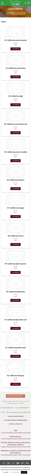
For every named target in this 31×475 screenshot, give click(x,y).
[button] (4, 3)
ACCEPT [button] (24, 472)
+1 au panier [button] (15, 48)
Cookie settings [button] (14, 472)
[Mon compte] (25, 3)
